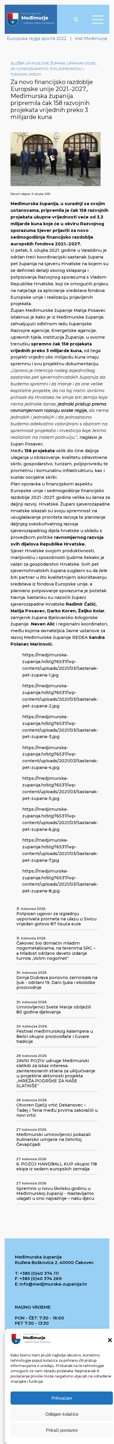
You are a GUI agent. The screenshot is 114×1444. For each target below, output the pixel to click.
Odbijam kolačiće (61, 1414)
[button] (110, 1340)
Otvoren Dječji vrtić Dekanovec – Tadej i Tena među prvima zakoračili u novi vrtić (57, 1110)
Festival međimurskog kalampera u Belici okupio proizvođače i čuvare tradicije (54, 1036)
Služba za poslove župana (38, 63)
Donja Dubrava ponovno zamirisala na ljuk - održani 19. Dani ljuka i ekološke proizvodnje (56, 982)
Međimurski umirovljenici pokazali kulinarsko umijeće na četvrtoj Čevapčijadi (53, 1139)
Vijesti (35, 74)
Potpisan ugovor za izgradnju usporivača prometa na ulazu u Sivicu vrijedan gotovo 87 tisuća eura (56, 918)
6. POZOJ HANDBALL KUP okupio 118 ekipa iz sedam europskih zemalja (56, 1167)
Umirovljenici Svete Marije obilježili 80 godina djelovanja (53, 1010)
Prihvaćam (61, 1398)
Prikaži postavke (62, 1430)
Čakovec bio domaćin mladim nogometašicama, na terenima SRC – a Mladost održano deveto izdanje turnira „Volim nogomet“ (55, 951)
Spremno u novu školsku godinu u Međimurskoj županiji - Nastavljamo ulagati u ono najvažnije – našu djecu (55, 1193)
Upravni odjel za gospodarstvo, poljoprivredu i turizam (54, 68)
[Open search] (76, 19)
